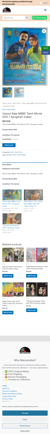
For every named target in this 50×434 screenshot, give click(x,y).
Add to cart (9, 145)
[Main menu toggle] (45, 10)
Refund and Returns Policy (12, 394)
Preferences (25, 426)
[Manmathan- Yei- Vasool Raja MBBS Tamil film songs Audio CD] (33, 194)
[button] (44, 31)
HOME (4, 386)
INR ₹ (44, 48)
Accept (25, 413)
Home (4, 103)
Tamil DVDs (16, 103)
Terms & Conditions (9, 391)
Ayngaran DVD (11, 155)
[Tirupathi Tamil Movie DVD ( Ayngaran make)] (12, 218)
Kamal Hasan (21, 155)
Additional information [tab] (11, 169)
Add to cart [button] (7, 276)
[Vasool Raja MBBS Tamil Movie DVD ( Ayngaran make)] (12, 194)
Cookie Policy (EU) (9, 396)
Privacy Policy (25, 431)
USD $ (44, 52)
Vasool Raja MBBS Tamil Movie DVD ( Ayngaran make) (11, 203)
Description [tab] (7, 164)
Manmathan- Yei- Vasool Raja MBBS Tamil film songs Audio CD (33, 203)
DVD (9, 103)
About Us (5, 388)
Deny (25, 419)
